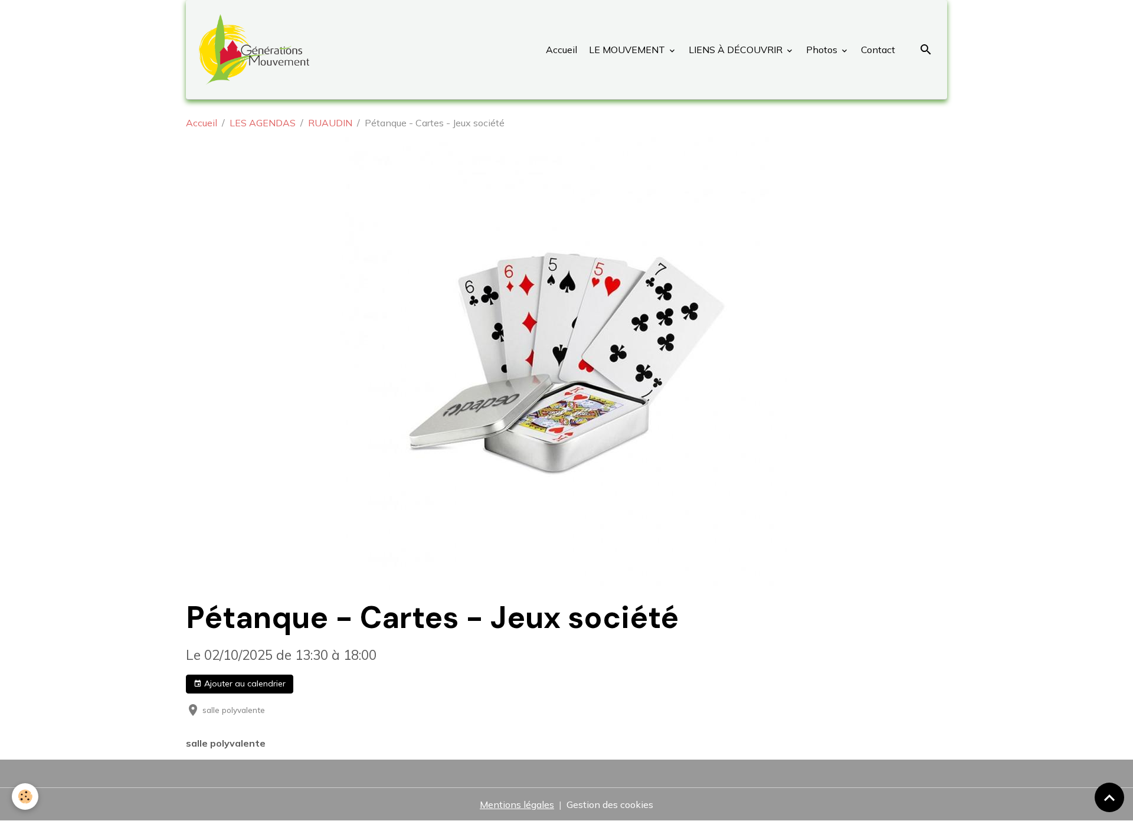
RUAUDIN (330, 123)
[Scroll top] (1109, 797)
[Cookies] (25, 796)
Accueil (561, 49)
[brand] (256, 49)
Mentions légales (517, 804)
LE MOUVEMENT (627, 49)
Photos (822, 49)
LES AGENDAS (263, 123)
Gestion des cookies (609, 804)
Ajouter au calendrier (244, 683)
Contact (877, 49)
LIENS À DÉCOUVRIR (735, 49)
